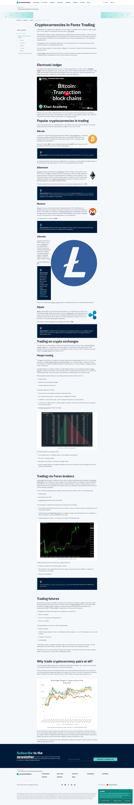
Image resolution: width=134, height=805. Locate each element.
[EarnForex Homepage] (24, 2)
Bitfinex (92, 345)
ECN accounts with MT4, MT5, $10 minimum (28, 9)
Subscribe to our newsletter (105, 759)
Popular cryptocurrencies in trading (24, 36)
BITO (61, 649)
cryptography (70, 31)
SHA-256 (45, 255)
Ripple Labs (71, 313)
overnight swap (43, 500)
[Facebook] (71, 785)
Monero (22, 45)
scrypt (39, 255)
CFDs (70, 482)
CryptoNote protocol (65, 211)
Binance (57, 606)
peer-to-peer (50, 36)
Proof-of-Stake (87, 193)
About (88, 2)
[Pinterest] (65, 785)
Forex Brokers (36, 2)
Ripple (21, 50)
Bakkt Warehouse (75, 604)
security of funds (71, 116)
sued (81, 331)
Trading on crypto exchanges (25, 53)
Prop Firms (52, 2)
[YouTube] (62, 784)
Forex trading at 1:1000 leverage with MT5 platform (30, 771)
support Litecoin (56, 302)
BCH (82, 155)
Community (67, 2)
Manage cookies (117, 800)
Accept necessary (105, 800)
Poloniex (39, 347)
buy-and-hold (44, 741)
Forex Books (60, 2)
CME (82, 603)
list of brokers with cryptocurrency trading (59, 584)
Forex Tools (44, 2)
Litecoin (22, 48)
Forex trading (41, 53)
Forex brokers (40, 480)
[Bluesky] (74, 785)
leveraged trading (46, 351)
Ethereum (22, 43)
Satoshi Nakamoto (75, 135)
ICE (87, 603)
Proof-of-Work (66, 193)
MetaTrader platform (55, 513)
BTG (87, 155)
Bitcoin (22, 40)
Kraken (44, 347)
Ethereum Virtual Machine (58, 179)
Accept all (127, 800)
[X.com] (68, 785)
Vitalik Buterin (60, 172)
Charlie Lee (44, 244)
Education (75, 2)
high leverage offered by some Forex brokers (57, 362)
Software (82, 2)
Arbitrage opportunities (45, 408)
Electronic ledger (22, 33)
